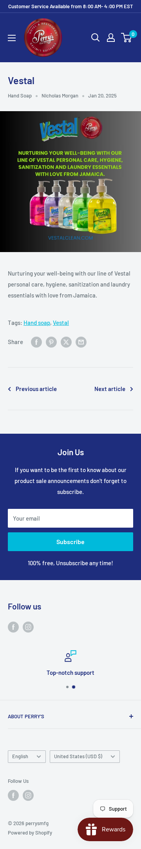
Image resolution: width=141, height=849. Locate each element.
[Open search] (95, 37)
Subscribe (70, 541)
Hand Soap (20, 95)
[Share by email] (81, 342)
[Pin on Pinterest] (51, 342)
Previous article (36, 388)
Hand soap (37, 322)
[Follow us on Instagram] (28, 627)
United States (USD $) (78, 756)
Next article (109, 388)
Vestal (61, 322)
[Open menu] (12, 38)
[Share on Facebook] (36, 342)
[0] (127, 37)
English (20, 756)
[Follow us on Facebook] (13, 627)
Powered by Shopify (30, 832)
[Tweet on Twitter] (66, 342)
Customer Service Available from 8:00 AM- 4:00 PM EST (70, 6)
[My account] (111, 37)
